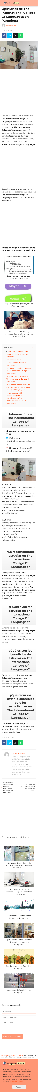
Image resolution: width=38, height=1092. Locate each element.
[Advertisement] (19, 90)
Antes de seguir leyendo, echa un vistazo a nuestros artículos (17, 354)
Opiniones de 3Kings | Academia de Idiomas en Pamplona (28, 787)
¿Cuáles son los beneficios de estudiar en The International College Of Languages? (18, 387)
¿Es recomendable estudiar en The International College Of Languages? (18, 370)
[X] (15, 35)
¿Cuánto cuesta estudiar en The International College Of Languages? (17, 379)
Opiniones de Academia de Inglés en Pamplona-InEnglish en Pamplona (8, 787)
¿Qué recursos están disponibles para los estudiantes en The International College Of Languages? (16, 398)
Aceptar (19, 1087)
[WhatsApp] (20, 35)
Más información (16, 1081)
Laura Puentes (11, 25)
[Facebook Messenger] (9, 35)
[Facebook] (4, 35)
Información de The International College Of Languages (16, 362)
